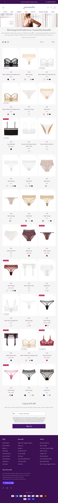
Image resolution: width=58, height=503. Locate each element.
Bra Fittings (43, 445)
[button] (18, 49)
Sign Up (29, 426)
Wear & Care (43, 451)
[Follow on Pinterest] (11, 488)
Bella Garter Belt (29, 285)
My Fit (5, 11)
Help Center (5, 443)
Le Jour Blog (21, 453)
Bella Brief (47, 181)
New (12, 11)
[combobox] (15, 414)
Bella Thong (11, 216)
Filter (53, 42)
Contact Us (5, 461)
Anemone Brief (11, 251)
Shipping (5, 451)
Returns (4, 448)
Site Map (4, 464)
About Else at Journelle (28, 37)
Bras (26, 11)
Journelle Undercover (24, 458)
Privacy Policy (37, 422)
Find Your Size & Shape (46, 448)
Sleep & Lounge (43, 11)
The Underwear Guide (46, 458)
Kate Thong (47, 320)
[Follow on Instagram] (7, 488)
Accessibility (6, 458)
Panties (33, 11)
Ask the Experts (44, 443)
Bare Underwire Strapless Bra (11, 74)
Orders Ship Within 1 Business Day (29, 2)
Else (11, 72)
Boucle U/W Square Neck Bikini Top (29, 145)
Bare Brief (47, 109)
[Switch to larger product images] (3, 42)
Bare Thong (29, 74)
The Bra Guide (44, 456)
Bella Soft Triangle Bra (11, 320)
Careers (20, 448)
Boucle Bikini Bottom (47, 144)
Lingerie (19, 11)
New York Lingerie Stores (25, 443)
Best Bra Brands (44, 461)
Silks (52, 11)
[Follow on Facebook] (3, 488)
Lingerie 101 (43, 453)
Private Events (22, 451)
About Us (20, 445)
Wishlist (20, 464)
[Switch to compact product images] (8, 42)
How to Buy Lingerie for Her (48, 464)
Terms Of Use (6, 456)
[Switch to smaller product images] (5, 42)
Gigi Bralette (11, 144)
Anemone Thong (29, 109)
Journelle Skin (22, 461)
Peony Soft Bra (47, 355)
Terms (42, 422)
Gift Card (20, 456)
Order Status (6, 445)
